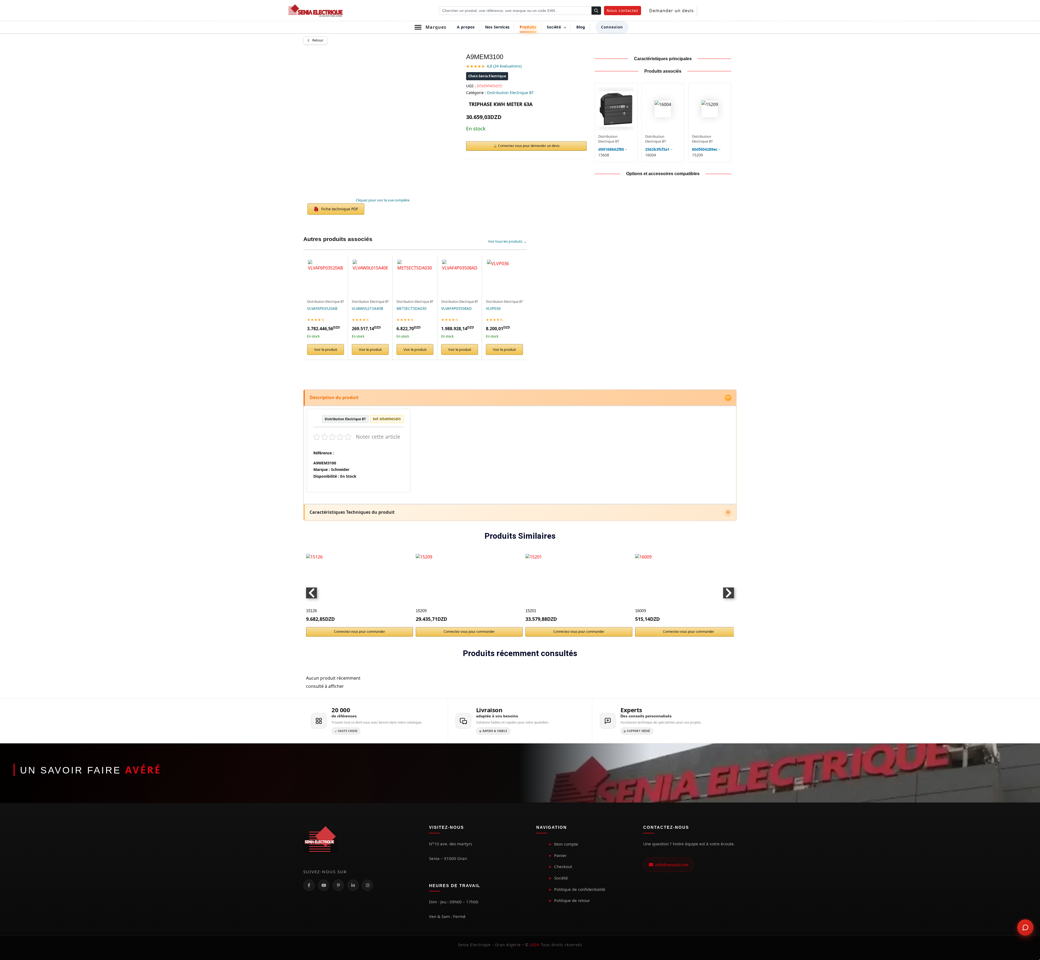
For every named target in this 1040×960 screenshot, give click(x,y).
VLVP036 (493, 308)
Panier (560, 855)
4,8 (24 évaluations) (504, 66)
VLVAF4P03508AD (456, 308)
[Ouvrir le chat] (1025, 927)
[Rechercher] (596, 11)
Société (561, 878)
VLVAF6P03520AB (322, 308)
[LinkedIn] (353, 885)
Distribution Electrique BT (510, 92)
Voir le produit (325, 349)
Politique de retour (572, 900)
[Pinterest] (338, 885)
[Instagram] (367, 885)
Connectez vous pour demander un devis (529, 145)
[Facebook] (309, 885)
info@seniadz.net (670, 864)
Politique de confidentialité (579, 889)
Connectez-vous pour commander (359, 631)
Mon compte (566, 844)
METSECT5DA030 (411, 308)
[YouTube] (323, 885)
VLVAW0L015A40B (367, 308)
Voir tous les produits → (507, 241)
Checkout (563, 866)
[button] (622, 10)
